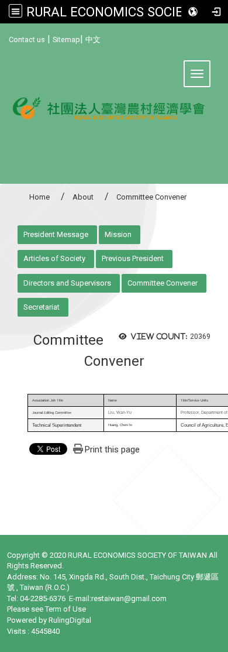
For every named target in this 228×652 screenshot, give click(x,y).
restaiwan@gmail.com (129, 598)
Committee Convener (162, 283)
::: (4, 37)
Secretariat (41, 307)
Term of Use (65, 609)
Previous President (133, 258)
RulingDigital (70, 620)
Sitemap (66, 39)
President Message (55, 234)
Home (39, 197)
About (83, 197)
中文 (93, 39)
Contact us (27, 39)
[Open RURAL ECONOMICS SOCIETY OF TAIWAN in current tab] (114, 115)
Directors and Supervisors (67, 283)
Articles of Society (54, 258)
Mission (118, 234)
